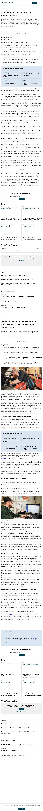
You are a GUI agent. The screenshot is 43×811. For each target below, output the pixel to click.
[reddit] (23, 33)
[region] (21, 242)
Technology (4, 9)
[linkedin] (19, 33)
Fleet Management (5, 309)
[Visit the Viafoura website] (38, 245)
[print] (41, 33)
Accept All (21, 808)
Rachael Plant (4, 328)
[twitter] (21, 33)
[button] (2, 3)
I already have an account (21, 254)
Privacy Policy (37, 805)
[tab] (4, 240)
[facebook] (17, 33)
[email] (25, 33)
